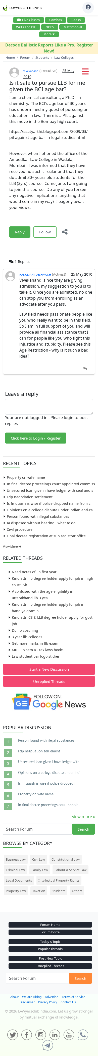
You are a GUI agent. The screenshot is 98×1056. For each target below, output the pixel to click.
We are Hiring (31, 997)
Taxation (38, 891)
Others (77, 891)
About (14, 997)
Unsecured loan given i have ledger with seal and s (50, 490)
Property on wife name (26, 477)
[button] (85, 73)
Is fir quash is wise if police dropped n (47, 783)
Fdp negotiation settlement (30, 497)
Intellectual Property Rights (58, 880)
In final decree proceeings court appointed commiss (51, 484)
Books (76, 19)
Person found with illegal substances (38, 516)
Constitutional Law (66, 859)
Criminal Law (15, 870)
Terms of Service (73, 997)
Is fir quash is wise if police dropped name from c (48, 503)
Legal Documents (19, 880)
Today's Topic (50, 941)
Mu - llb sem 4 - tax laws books (38, 649)
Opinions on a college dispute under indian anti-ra (50, 510)
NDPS (49, 27)
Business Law (16, 859)
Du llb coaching (25, 630)
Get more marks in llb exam (35, 643)
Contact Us (68, 1002)
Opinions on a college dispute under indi (49, 773)
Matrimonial (73, 27)
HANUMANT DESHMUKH (35, 274)
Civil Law (38, 859)
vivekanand (30, 71)
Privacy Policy (47, 1002)
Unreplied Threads (49, 681)
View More (11, 546)
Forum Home (50, 924)
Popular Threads (50, 949)
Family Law (39, 870)
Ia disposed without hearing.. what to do (41, 523)
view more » (83, 816)
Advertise (51, 997)
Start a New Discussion (49, 669)
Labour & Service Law (70, 870)
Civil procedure (19, 529)
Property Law (16, 891)
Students (58, 891)
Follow (45, 231)
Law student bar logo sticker (36, 656)
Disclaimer (27, 1002)
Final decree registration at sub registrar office (46, 535)
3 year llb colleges (27, 636)
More (47, 34)
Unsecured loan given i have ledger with (48, 762)
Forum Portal (50, 932)
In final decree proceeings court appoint (49, 805)
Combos (55, 19)
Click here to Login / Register (36, 438)
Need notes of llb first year (34, 571)
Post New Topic (50, 958)
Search (83, 829)
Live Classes (31, 19)
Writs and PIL (26, 27)
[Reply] (85, 368)
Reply (20, 231)
